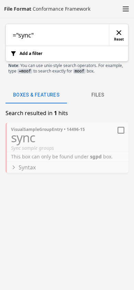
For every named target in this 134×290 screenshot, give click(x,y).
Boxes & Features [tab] (36, 95)
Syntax (27, 167)
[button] (126, 9)
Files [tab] (97, 95)
